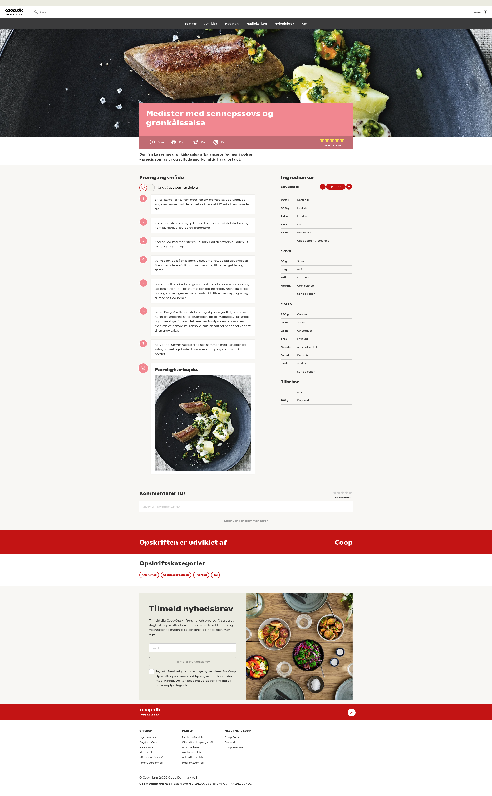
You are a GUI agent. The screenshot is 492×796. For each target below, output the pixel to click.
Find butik (146, 752)
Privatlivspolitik (192, 757)
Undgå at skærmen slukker (178, 187)
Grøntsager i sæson (176, 574)
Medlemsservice (193, 762)
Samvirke (231, 742)
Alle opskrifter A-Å (151, 757)
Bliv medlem (190, 747)
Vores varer (147, 747)
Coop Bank (232, 737)
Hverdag (201, 574)
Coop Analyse (234, 747)
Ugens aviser (147, 737)
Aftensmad (149, 574)
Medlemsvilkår (191, 752)
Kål (215, 574)
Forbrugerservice (151, 762)
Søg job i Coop (148, 742)
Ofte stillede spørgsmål (197, 742)
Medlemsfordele (193, 737)
